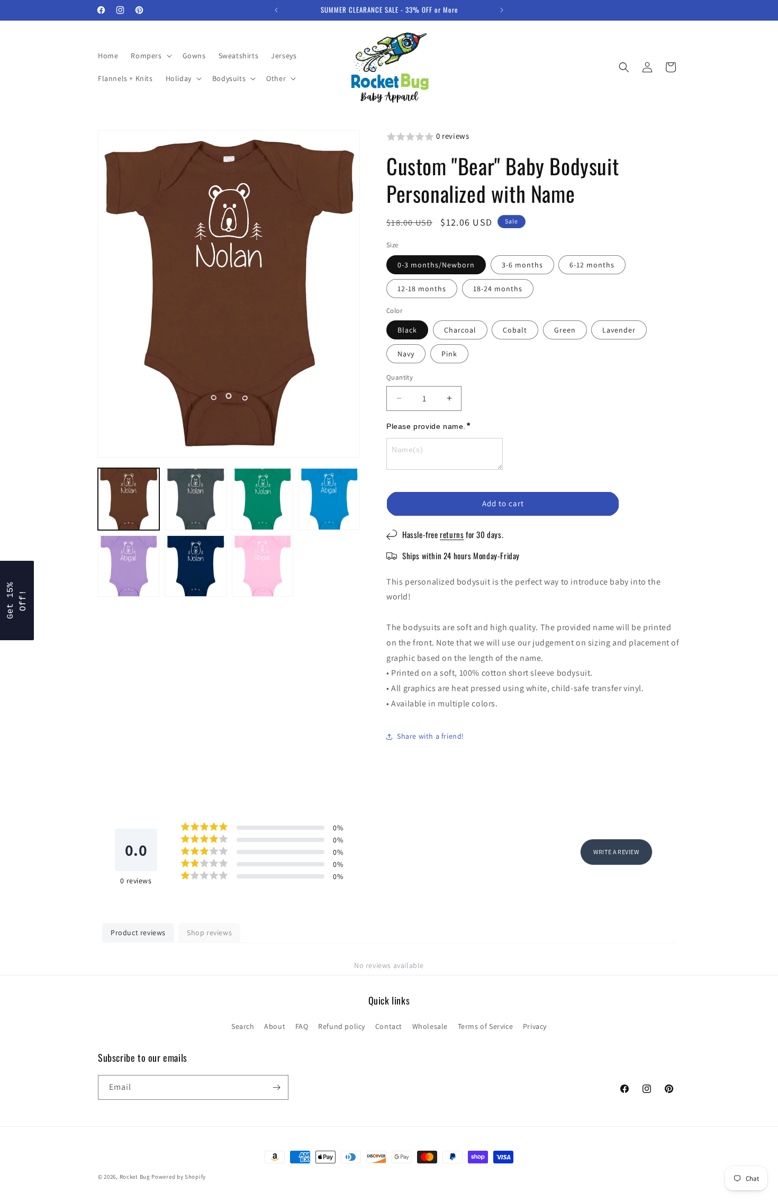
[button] (150, 55)
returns (456, 534)
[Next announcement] (501, 10)
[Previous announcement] (276, 10)
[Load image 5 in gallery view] (128, 566)
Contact (388, 1026)
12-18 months (421, 288)
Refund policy (341, 1026)
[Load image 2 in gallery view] (195, 499)
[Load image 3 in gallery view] (262, 499)
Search (243, 1026)
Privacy (535, 1026)
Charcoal (460, 330)
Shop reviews (209, 932)
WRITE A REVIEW (616, 852)
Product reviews (138, 932)
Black (407, 330)
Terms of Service (485, 1026)
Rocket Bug (135, 1176)
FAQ (302, 1026)
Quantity (399, 377)
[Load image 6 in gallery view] (195, 566)
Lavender (619, 330)
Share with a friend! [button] (430, 736)
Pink (449, 353)
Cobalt (515, 330)
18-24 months (497, 288)
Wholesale (430, 1026)
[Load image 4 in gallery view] (329, 499)
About (274, 1026)
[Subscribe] (276, 1087)
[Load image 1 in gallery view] (128, 499)
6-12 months (591, 265)
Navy (405, 353)
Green (565, 330)
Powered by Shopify (178, 1176)
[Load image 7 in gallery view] (262, 566)
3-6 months (522, 265)
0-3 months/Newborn (436, 265)
